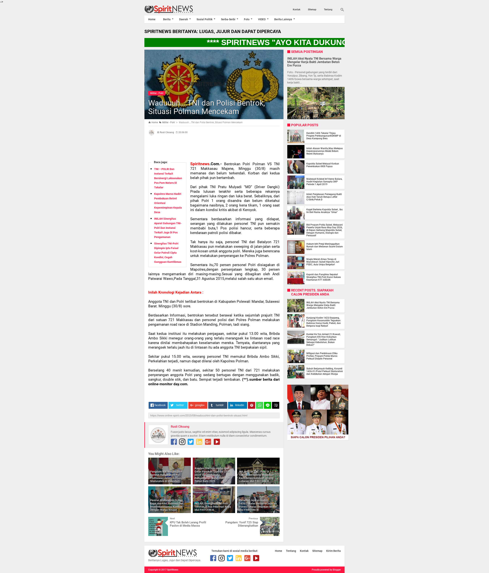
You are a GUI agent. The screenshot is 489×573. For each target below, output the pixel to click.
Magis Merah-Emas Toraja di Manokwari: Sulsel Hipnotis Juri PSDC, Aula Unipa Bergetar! (322, 262)
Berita (167, 19)
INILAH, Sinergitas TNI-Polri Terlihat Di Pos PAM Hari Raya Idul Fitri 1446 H (213, 506)
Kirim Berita (333, 550)
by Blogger (335, 569)
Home (151, 19)
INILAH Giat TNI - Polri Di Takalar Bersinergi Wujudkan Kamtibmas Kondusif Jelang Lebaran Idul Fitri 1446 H (256, 476)
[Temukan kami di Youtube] (217, 442)
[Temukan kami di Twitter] (191, 442)
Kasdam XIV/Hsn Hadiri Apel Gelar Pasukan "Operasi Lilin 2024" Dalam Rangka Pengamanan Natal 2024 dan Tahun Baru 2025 (212, 475)
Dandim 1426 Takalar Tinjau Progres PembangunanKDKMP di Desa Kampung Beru (323, 136)
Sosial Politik (204, 19)
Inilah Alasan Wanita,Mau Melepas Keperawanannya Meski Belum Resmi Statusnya (324, 151)
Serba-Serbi (228, 19)
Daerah (183, 19)
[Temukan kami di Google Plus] (208, 441)
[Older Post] (274, 520)
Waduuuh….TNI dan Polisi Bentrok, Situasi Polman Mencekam (206, 107)
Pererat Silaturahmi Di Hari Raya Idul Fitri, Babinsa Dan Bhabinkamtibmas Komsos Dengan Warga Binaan (166, 505)
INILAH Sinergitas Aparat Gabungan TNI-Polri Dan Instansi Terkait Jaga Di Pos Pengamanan (167, 228)
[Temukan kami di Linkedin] (199, 442)
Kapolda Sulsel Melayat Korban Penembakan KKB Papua (322, 165)
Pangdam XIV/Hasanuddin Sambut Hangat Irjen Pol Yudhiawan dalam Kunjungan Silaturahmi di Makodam (168, 476)
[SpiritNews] (174, 9)
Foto (246, 19)
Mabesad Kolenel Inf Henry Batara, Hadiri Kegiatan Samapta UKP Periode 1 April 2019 (324, 182)
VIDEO (262, 19)
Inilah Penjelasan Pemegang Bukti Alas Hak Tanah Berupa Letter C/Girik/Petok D (324, 197)
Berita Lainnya (283, 19)
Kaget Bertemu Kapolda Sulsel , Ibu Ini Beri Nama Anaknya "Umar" (324, 211)
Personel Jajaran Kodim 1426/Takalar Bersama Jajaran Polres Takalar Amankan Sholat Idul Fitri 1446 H (258, 505)
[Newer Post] (154, 520)
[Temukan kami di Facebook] (174, 442)
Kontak (296, 9)
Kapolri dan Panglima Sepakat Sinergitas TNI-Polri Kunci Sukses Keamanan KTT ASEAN (323, 277)
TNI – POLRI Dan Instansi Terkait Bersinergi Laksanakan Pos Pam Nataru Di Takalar (168, 178)
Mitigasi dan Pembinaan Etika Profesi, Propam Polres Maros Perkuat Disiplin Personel (322, 356)
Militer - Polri (156, 93)
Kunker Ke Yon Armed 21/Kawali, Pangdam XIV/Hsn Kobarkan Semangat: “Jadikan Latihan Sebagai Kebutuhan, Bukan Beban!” (323, 339)
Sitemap (312, 9)
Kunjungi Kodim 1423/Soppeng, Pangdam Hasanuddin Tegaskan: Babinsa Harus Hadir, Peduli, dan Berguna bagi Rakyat (323, 321)
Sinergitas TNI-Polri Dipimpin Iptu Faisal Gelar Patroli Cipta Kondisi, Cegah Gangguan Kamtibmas (167, 252)
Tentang (328, 9)
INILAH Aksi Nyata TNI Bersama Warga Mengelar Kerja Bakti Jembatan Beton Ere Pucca (314, 62)
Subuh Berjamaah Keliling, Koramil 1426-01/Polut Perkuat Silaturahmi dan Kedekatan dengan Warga (324, 371)
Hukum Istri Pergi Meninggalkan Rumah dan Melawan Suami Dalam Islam (324, 247)
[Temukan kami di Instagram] (182, 442)
